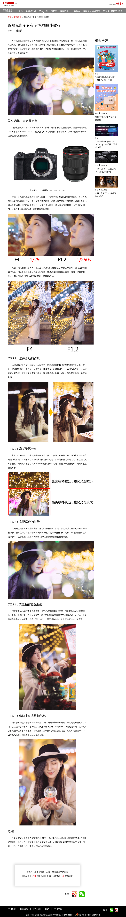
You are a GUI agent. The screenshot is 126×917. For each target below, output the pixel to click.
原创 (10, 30)
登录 (62, 875)
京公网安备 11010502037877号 (89, 915)
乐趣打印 (104, 113)
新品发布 (104, 165)
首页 (9, 17)
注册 (34, 875)
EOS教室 (17, 17)
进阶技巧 (20, 30)
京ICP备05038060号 (69, 915)
